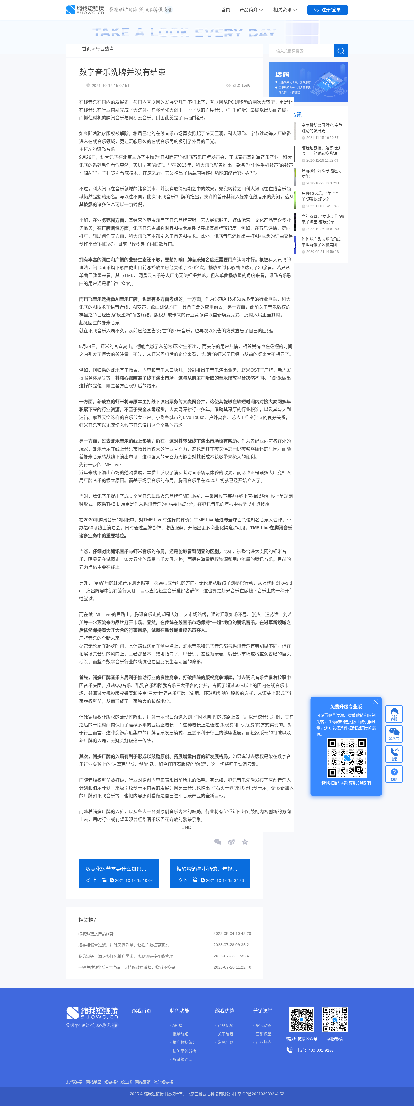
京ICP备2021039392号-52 (260, 1094)
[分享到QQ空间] (244, 842)
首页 (225, 9)
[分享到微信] (218, 842)
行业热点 (105, 48)
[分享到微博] (231, 842)
